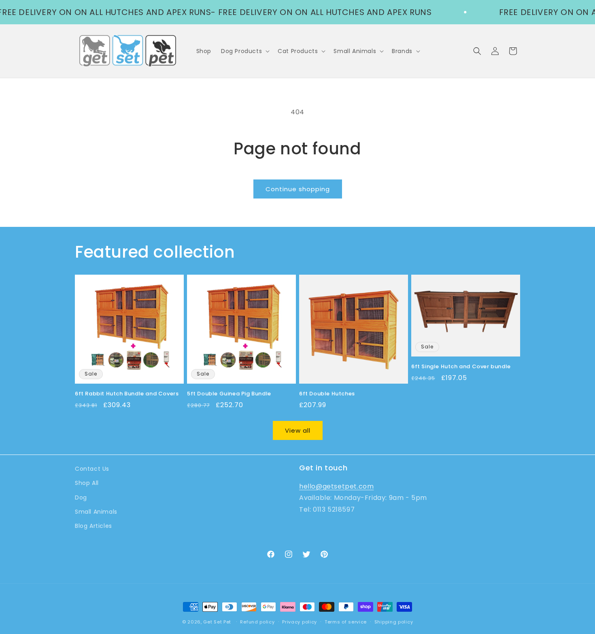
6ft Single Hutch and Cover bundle (461, 366)
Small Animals (96, 511)
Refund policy (257, 621)
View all (297, 430)
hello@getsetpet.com (336, 486)
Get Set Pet (217, 622)
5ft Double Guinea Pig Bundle (229, 394)
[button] (244, 51)
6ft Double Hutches (327, 394)
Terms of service (346, 621)
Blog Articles (93, 525)
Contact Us (92, 469)
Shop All (87, 483)
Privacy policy (299, 621)
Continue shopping (298, 189)
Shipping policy (393, 621)
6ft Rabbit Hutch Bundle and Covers (126, 394)
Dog (81, 497)
